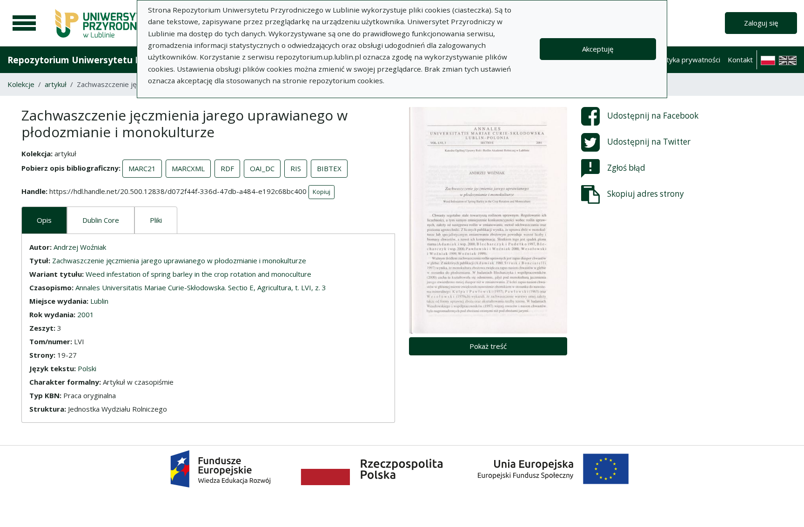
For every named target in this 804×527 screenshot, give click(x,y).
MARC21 (142, 168)
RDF (227, 168)
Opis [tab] (44, 220)
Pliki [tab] (156, 220)
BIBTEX (329, 168)
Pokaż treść (488, 346)
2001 (85, 314)
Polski (87, 368)
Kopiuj (321, 191)
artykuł (56, 84)
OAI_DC (262, 168)
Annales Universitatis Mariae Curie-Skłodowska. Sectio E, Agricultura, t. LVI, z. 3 (200, 287)
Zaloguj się (761, 22)
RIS (295, 168)
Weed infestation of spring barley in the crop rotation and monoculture (198, 274)
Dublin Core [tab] (100, 220)
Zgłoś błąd (626, 167)
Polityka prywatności (687, 59)
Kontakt (740, 59)
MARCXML (188, 168)
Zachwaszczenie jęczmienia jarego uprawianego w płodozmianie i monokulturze (179, 260)
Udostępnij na (652, 115)
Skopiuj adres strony (645, 193)
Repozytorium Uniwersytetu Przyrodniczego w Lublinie (128, 60)
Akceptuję (597, 48)
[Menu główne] (24, 23)
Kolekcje (20, 84)
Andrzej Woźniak (80, 247)
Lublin (99, 301)
